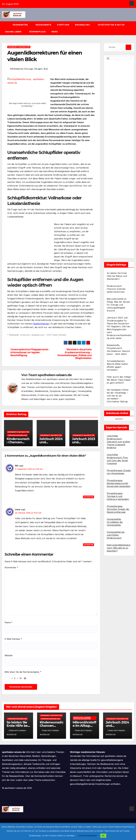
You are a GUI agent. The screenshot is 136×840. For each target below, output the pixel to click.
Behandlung (83, 25)
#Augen (38, 68)
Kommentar (11, 567)
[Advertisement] (29, 241)
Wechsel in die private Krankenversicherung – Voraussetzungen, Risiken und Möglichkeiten (74, 354)
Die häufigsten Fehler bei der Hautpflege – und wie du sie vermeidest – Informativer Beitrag (118, 395)
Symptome (63, 25)
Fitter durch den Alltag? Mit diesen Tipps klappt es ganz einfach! (119, 380)
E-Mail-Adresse (13, 639)
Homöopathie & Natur (111, 25)
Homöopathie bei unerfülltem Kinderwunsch (115, 535)
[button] (133, 28)
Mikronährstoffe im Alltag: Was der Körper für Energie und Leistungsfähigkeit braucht (118, 305)
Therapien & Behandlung (17, 435)
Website (8, 655)
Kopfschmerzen (41, 323)
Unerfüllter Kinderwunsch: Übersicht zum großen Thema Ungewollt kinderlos (118, 442)
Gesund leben (13, 31)
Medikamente (43, 25)
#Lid (46, 68)
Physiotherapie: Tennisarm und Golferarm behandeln (118, 496)
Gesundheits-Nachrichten (19, 47)
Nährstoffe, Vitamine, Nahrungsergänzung (82, 718)
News (55, 31)
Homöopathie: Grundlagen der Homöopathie (115, 522)
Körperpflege (37, 31)
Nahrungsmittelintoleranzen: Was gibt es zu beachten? (118, 548)
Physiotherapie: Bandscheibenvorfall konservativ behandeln (118, 483)
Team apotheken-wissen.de (50, 375)
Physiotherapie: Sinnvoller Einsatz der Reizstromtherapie (118, 509)
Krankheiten (20, 25)
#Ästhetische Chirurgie (21, 68)
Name (8, 622)
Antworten (88, 497)
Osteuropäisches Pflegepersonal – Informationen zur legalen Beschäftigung (30, 352)
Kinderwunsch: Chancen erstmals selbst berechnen (116, 289)
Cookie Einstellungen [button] (87, 835)
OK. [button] (103, 836)
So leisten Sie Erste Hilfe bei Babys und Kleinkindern (117, 276)
